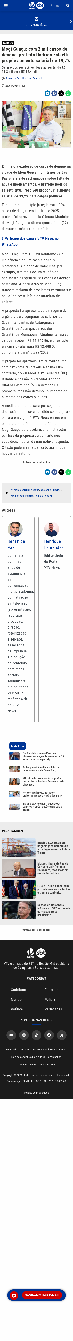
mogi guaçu (17, 495)
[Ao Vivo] (14, 1295)
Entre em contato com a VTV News (37, 1064)
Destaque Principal (50, 489)
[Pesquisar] (67, 5)
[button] (6, 5)
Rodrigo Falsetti (43, 495)
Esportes (51, 989)
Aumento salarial (20, 489)
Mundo (16, 999)
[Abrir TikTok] (36, 1035)
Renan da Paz (13, 78)
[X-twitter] (62, 1035)
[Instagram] (24, 1035)
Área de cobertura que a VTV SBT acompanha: (36, 1056)
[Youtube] (11, 1035)
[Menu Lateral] (6, 5)
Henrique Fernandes (33, 78)
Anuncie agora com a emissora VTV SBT (43, 1049)
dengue (35, 489)
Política (8, 43)
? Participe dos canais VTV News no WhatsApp (30, 241)
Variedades (53, 1009)
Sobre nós (11, 1049)
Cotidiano (18, 989)
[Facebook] (49, 1035)
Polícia (50, 999)
